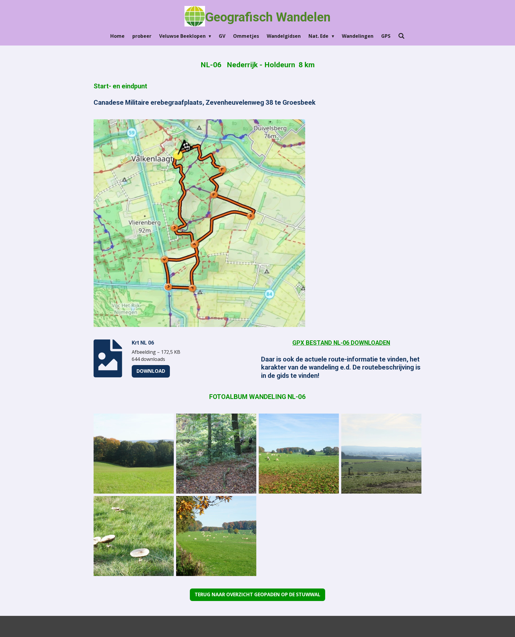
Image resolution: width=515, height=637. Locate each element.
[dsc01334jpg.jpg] (133, 536)
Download (150, 371)
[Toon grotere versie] (199, 223)
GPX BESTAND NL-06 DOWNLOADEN (341, 342)
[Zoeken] (401, 35)
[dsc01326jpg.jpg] (216, 536)
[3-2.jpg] (133, 453)
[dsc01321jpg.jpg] (381, 453)
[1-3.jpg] (299, 453)
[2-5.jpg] (216, 453)
